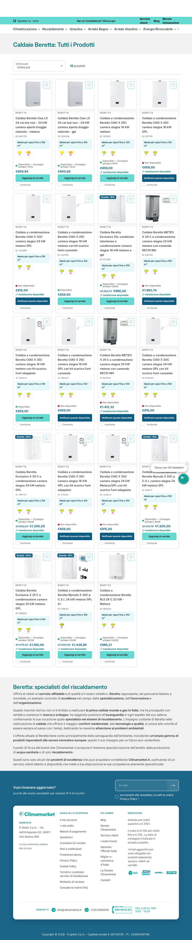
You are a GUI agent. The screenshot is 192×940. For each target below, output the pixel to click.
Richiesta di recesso (72, 881)
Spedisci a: (24, 20)
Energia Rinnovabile (158, 29)
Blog (103, 819)
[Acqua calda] (20, 153)
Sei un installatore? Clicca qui (96, 20)
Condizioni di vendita (73, 843)
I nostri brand (108, 841)
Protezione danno (70, 854)
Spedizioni (66, 837)
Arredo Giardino (126, 29)
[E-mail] (173, 785)
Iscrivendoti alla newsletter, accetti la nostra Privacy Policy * (146, 796)
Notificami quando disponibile (159, 178)
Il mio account (68, 819)
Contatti (105, 880)
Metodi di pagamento (73, 831)
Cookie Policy (68, 866)
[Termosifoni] (28, 153)
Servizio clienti (109, 835)
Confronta (25, 185)
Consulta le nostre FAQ (74, 887)
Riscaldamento (53, 29)
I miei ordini (67, 825)
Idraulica (76, 29)
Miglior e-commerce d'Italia (106, 860)
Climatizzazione (25, 29)
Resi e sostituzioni (71, 848)
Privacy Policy (68, 860)
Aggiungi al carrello (32, 178)
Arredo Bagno (98, 29)
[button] (178, 29)
